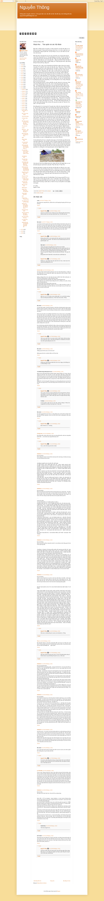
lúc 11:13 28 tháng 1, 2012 (54, 391)
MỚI (23, 137)
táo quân (41, 192)
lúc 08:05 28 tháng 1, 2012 (54, 236)
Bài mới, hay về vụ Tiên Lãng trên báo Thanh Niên (25, 122)
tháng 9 (23, 94)
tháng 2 (23, 107)
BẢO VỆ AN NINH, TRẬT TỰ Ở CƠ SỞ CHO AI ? (79, 124)
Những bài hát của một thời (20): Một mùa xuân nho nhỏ (25, 169)
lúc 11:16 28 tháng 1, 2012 (46, 574)
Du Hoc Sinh (39, 270)
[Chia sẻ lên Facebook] (60, 191)
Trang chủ (52, 880)
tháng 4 (23, 103)
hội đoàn (38, 192)
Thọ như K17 (24, 126)
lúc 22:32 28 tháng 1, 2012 (51, 825)
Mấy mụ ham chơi (24, 185)
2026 (22, 64)
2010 (22, 231)
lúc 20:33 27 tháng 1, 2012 (54, 210)
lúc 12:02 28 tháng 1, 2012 (44, 641)
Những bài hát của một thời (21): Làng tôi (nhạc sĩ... (25, 147)
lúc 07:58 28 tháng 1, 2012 (54, 336)
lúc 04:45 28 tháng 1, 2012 (48, 270)
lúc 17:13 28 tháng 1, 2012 (54, 258)
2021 (22, 73)
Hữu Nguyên (78, 131)
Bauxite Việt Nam (79, 53)
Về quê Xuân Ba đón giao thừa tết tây (25, 213)
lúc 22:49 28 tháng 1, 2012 (54, 848)
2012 (22, 88)
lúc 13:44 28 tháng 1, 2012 (46, 729)
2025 (22, 66)
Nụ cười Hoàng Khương (25, 217)
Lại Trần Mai (39, 770)
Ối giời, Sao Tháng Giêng (25, 198)
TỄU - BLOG (78, 92)
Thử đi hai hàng (25, 116)
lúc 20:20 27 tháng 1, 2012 (45, 200)
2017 (22, 80)
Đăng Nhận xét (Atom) (41, 883)
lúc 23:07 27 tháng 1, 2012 (47, 222)
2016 (22, 82)
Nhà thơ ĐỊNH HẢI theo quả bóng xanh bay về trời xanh (79, 48)
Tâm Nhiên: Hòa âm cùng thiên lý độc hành (79, 133)
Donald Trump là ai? (79, 141)
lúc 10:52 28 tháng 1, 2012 (46, 540)
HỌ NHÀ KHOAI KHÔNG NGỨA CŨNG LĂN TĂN (79, 105)
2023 (22, 70)
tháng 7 (23, 98)
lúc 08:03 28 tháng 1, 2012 (54, 294)
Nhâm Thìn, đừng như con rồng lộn (25, 190)
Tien (38, 641)
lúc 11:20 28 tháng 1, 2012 (54, 631)
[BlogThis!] (57, 191)
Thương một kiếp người (25, 182)
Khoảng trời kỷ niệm (25, 210)
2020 (22, 75)
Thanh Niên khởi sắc (24, 194)
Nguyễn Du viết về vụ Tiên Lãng (25, 173)
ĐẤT (23, 196)
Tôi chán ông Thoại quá (24, 160)
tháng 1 (23, 109)
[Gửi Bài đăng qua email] (53, 190)
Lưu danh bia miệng (24, 220)
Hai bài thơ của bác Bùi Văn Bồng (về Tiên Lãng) (25, 164)
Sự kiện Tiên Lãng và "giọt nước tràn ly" (25, 179)
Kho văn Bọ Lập (79, 74)
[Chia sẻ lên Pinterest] (62, 191)
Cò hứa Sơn (39, 433)
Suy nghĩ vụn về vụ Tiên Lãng (25, 201)
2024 (22, 68)
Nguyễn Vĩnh (78, 116)
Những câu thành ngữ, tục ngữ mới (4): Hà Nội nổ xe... (25, 206)
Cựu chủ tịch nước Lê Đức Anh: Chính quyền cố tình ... (25, 152)
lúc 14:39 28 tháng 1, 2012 (46, 790)
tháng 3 (23, 105)
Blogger (58, 891)
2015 (22, 84)
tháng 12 (24, 89)
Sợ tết (23, 127)
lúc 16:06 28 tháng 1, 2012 (50, 245)
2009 (22, 233)
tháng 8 (23, 96)
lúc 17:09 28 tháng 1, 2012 (54, 758)
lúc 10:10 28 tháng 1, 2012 (48, 433)
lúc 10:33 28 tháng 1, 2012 (46, 453)
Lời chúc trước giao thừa (25, 143)
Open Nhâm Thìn (24, 140)
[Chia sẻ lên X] (59, 191)
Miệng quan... (25, 187)
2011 (22, 229)
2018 (22, 79)
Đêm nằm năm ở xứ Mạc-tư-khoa (25, 134)
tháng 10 (24, 93)
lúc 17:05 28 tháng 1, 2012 (54, 652)
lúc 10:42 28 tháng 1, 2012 (46, 488)
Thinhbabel (78, 111)
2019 (22, 77)
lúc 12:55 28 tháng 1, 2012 (46, 663)
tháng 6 (23, 100)
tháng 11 (24, 91)
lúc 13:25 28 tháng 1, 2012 (46, 694)
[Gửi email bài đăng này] (56, 191)
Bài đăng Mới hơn (37, 880)
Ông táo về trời (25, 176)
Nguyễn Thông (34, 7)
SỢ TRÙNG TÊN (24, 157)
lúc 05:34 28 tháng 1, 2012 (47, 305)
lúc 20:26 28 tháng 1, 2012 (50, 400)
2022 (22, 72)
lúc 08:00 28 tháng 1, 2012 (54, 360)
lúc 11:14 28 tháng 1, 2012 (54, 423)
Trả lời (38, 205)
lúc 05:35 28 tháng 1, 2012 (47, 348)
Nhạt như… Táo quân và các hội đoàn (25, 130)
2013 (22, 86)
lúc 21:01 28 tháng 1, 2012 (47, 835)
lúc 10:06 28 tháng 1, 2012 (57, 371)
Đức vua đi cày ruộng (25, 114)
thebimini (39, 453)
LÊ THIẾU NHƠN (79, 45)
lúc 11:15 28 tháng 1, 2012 (54, 443)
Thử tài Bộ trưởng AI (79, 55)
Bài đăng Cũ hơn (66, 880)
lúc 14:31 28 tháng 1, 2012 (48, 770)
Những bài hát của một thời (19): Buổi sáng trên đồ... (25, 224)
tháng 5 (23, 101)
